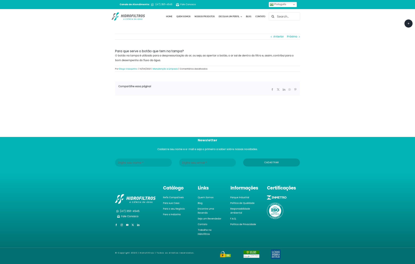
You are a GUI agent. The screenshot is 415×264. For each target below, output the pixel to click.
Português (280, 4)
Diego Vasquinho (128, 68)
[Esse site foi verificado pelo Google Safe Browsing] (251, 252)
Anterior (278, 36)
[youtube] (127, 225)
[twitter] (133, 225)
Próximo (292, 36)
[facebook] (116, 225)
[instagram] (122, 225)
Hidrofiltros (147, 253)
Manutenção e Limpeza (165, 68)
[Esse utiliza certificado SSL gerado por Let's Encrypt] (225, 253)
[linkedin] (138, 225)
